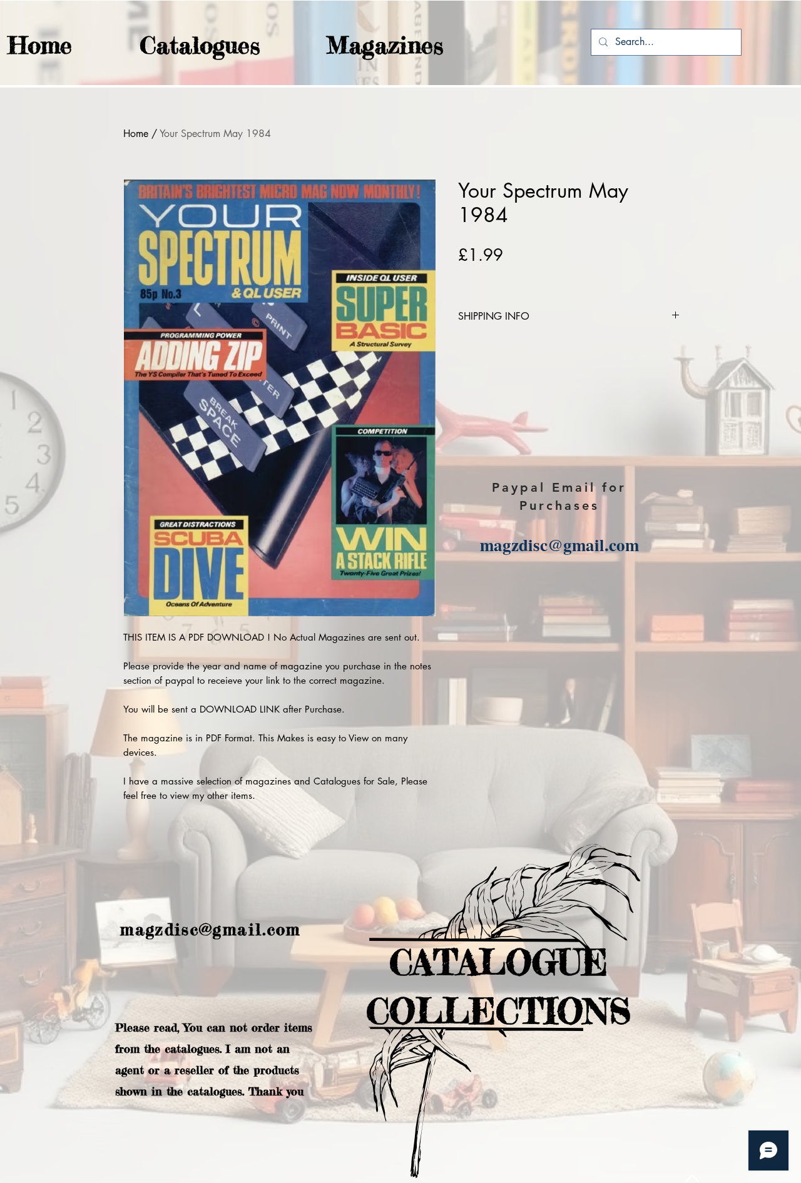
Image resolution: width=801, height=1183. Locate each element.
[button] (175, 45)
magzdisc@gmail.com (559, 544)
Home (135, 133)
